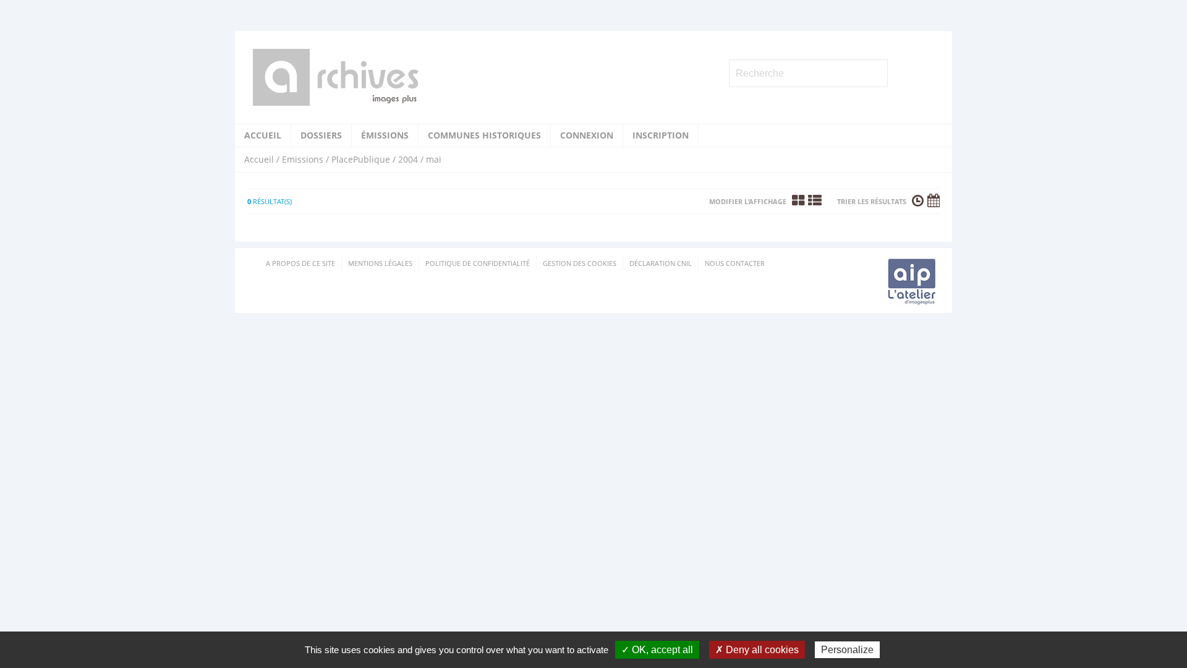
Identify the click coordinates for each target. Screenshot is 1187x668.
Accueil (262, 135)
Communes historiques (484, 135)
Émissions (385, 135)
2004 (408, 159)
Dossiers (321, 135)
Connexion (586, 135)
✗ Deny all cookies (757, 649)
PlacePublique (360, 159)
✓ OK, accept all (657, 649)
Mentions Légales (380, 263)
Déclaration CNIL (660, 263)
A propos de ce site (300, 263)
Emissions (302, 159)
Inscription (660, 135)
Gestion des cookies (579, 263)
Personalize (847, 649)
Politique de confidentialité (477, 263)
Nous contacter (735, 263)
